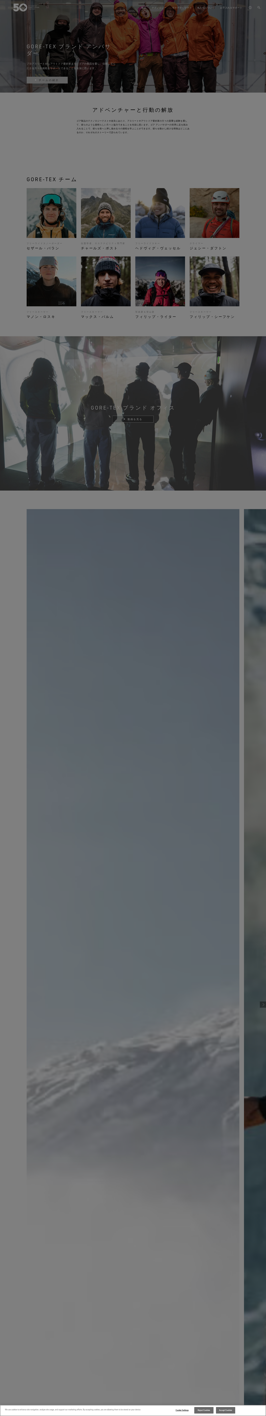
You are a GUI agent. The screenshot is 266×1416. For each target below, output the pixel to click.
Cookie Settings (182, 1410)
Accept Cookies (225, 1410)
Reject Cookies (204, 1410)
